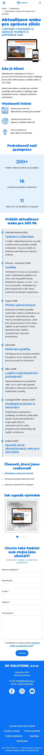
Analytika (34, 736)
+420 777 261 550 (25, 684)
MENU (4, 3)
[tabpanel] (22, 516)
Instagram (22, 691)
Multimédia (22, 741)
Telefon (6, 602)
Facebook (12, 691)
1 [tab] (17, 537)
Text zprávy (8, 613)
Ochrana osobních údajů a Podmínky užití (22, 750)
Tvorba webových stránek (22, 726)
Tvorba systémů (32, 731)
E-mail (5, 591)
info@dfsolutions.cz (25, 681)
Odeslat (22, 653)
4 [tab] (27, 537)
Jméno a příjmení (10, 570)
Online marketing (13, 736)
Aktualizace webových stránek (19, 473)
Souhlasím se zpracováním (23, 644)
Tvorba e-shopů (12, 731)
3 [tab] (24, 537)
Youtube (32, 691)
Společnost (7, 580)
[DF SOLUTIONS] (22, 2)
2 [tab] (20, 537)
